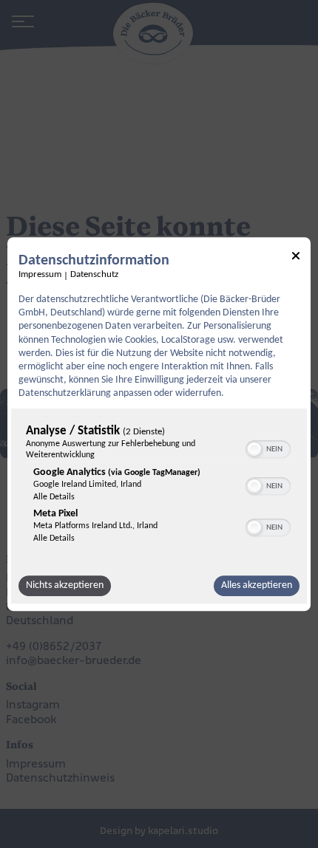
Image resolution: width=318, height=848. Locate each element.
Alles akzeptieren (256, 585)
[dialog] (159, 424)
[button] (254, 449)
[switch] (268, 448)
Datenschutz (94, 274)
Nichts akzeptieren (65, 585)
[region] (159, 488)
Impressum (39, 274)
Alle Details (54, 497)
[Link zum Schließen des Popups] (296, 258)
